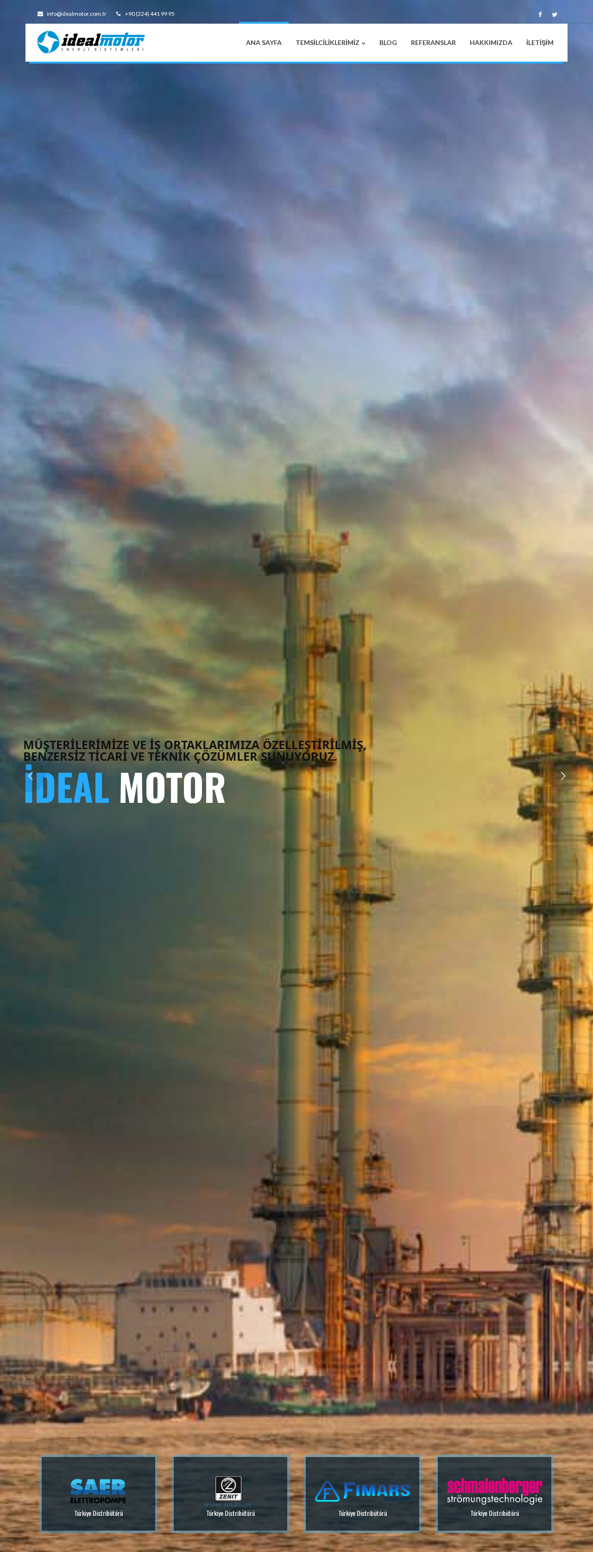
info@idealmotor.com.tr (77, 13)
